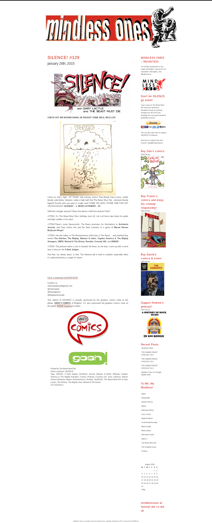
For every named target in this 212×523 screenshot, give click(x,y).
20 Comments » (57, 385)
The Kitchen (62, 382)
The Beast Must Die (148, 443)
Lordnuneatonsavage (149, 422)
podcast (60, 371)
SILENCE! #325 (147, 348)
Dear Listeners (114, 377)
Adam (143, 394)
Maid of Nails (146, 426)
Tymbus (144, 451)
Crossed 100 (101, 377)
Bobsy (143, 406)
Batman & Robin (104, 374)
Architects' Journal (87, 374)
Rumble (89, 379)
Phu (121, 521)
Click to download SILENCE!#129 (62, 278)
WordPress (135, 521)
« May (143, 489)
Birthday (116, 374)
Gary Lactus (146, 414)
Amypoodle (145, 398)
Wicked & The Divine (92, 382)
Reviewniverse (79, 379)
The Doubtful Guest (148, 447)
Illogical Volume (147, 418)
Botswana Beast (147, 410)
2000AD (59, 374)
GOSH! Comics (64, 306)
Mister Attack (146, 430)
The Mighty (72, 382)
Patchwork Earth (147, 434)
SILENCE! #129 (63, 57)
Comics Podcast (87, 377)
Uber (80, 382)
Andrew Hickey (147, 402)
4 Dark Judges (71, 374)
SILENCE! (69, 371)
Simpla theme (101, 521)
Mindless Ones (112, 27)
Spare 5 (144, 439)
